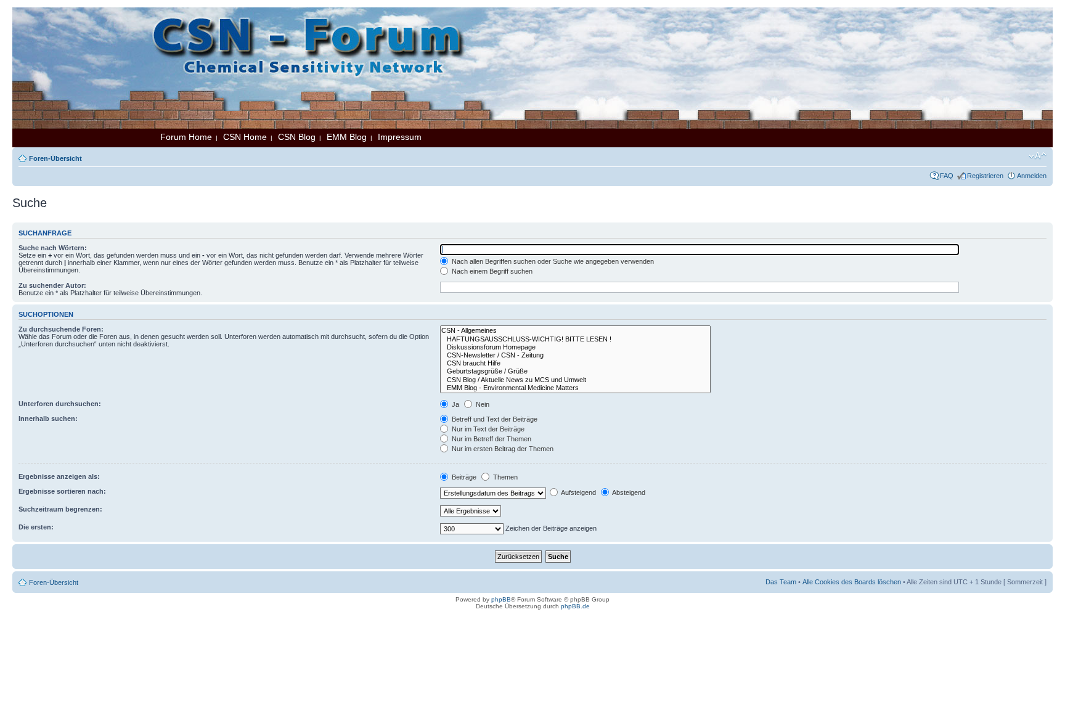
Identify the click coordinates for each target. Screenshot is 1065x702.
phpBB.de (575, 606)
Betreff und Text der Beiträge (493, 419)
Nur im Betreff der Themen (490, 439)
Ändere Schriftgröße (1038, 155)
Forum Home (186, 137)
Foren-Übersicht (55, 158)
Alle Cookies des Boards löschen (851, 582)
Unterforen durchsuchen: (59, 403)
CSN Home (245, 137)
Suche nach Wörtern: (52, 247)
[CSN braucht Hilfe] (575, 363)
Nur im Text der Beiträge (487, 429)
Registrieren (985, 175)
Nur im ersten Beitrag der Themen (501, 448)
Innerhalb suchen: (48, 418)
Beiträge (463, 477)
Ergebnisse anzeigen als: (59, 476)
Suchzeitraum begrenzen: (60, 509)
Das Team (780, 582)
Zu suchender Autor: (52, 285)
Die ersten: (36, 527)
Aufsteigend (578, 492)
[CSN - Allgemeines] (575, 331)
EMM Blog (347, 137)
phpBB (501, 599)
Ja (454, 404)
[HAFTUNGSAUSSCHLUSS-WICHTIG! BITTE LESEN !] (575, 339)
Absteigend (628, 492)
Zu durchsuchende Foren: (61, 329)
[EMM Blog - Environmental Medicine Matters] (575, 388)
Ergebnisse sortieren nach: (62, 491)
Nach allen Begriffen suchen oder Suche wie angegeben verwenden (552, 261)
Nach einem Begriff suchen (491, 271)
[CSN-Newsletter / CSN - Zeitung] (575, 355)
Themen (504, 477)
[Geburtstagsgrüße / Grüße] (575, 371)
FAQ (946, 175)
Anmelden (1032, 175)
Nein (481, 404)
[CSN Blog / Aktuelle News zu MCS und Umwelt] (575, 380)
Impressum (400, 137)
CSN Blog (297, 137)
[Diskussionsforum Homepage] (575, 347)
